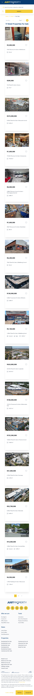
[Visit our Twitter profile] (12, 608)
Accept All (28, 692)
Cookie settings (9, 692)
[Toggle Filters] (3, 11)
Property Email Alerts (23, 620)
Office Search (4, 620)
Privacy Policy (22, 682)
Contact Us (3, 619)
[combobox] (11, 7)
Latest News (4, 630)
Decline (20, 692)
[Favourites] (26, 45)
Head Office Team (5, 622)
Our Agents (3, 617)
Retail (12, 16)
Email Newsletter (5, 634)
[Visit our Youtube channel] (26, 608)
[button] (27, 35)
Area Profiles (21, 622)
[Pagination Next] (21, 596)
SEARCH (19, 11)
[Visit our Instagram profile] (21, 608)
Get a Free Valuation (23, 619)
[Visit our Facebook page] (8, 608)
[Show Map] (27, 20)
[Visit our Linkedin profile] (17, 608)
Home (7, 16)
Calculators (20, 617)
